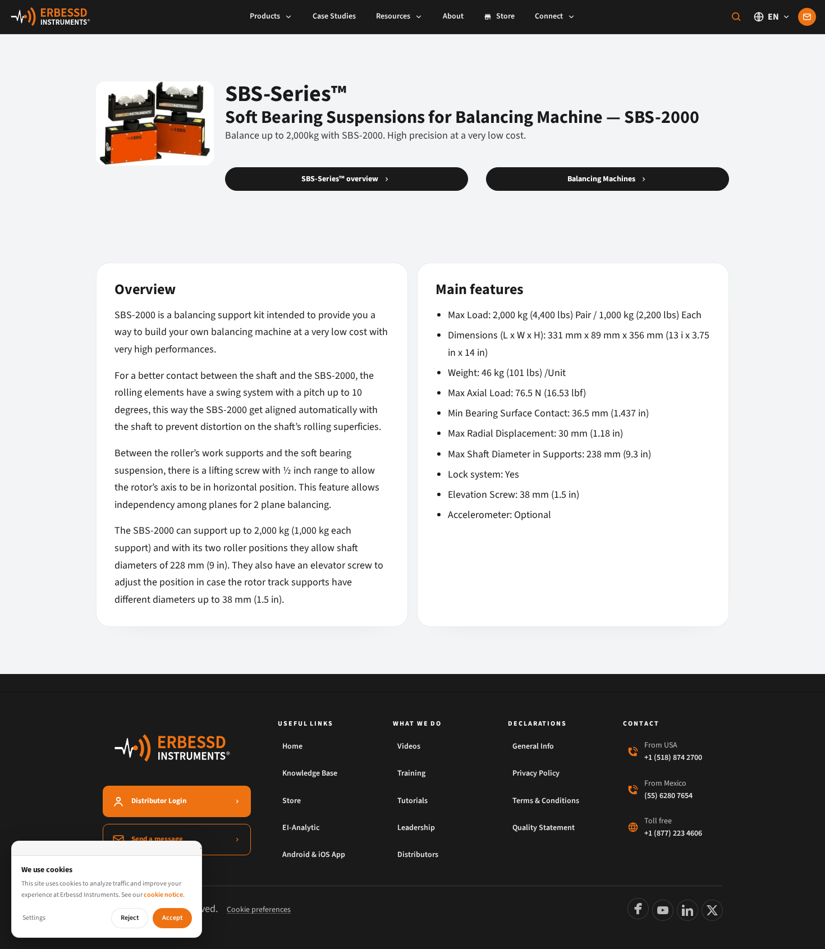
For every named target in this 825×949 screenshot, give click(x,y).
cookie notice (163, 895)
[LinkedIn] (687, 910)
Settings (33, 918)
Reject (130, 918)
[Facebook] (638, 908)
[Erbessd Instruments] (50, 17)
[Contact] (807, 17)
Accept (172, 918)
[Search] (736, 17)
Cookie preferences (259, 909)
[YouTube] (663, 910)
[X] (712, 910)
